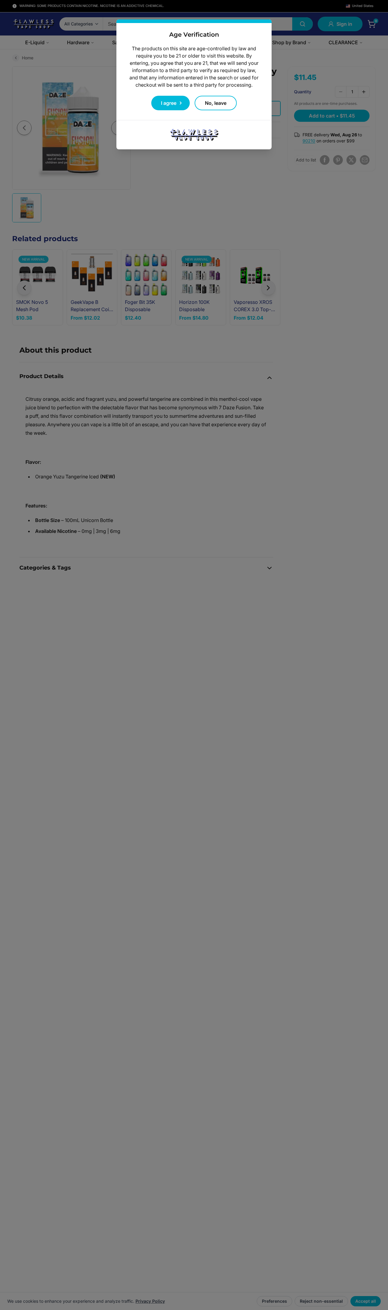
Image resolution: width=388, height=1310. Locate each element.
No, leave (215, 103)
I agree (168, 103)
